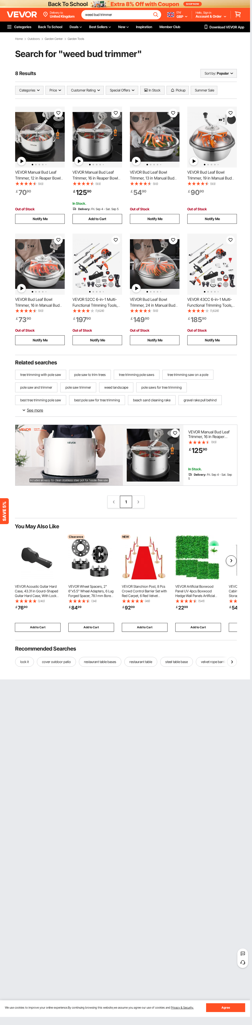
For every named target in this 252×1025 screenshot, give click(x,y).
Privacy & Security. (182, 1007)
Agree (225, 1007)
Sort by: (210, 73)
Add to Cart (97, 219)
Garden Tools (76, 39)
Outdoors (34, 39)
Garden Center (54, 39)
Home (19, 39)
